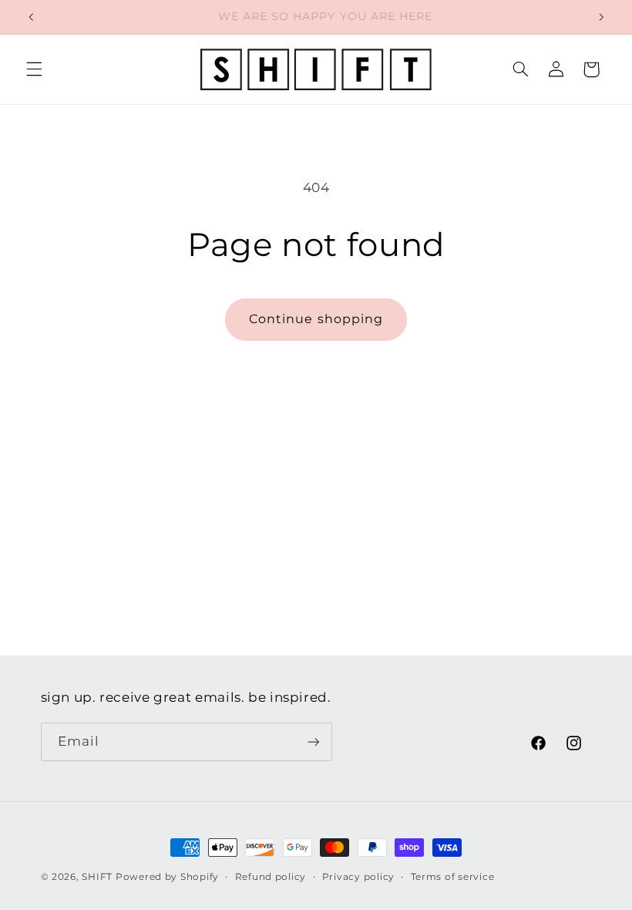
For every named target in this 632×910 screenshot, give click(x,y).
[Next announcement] (601, 17)
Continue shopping (316, 319)
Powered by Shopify (167, 876)
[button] (34, 69)
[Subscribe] (313, 741)
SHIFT (97, 876)
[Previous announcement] (31, 17)
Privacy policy (358, 876)
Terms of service (453, 876)
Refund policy (271, 876)
